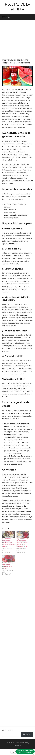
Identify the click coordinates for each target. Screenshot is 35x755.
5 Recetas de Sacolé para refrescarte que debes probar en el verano (8, 542)
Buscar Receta (7, 730)
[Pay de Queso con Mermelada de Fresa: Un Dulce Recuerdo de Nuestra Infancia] (23, 534)
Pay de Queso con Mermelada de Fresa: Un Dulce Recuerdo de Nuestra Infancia (22, 542)
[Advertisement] (17, 38)
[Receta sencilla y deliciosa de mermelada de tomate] (8, 558)
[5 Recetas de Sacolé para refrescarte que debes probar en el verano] (8, 534)
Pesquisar (26, 734)
